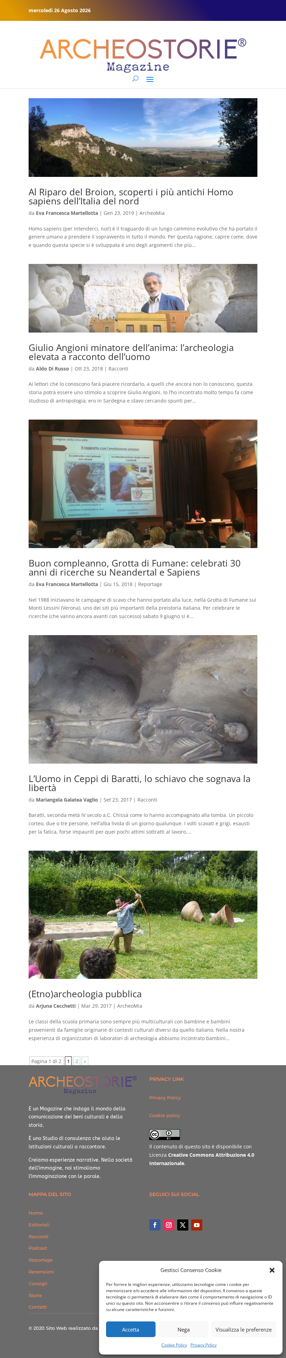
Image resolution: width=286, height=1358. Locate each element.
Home (36, 1213)
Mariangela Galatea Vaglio (67, 799)
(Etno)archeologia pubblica (85, 994)
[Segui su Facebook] (154, 1225)
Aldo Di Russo (52, 368)
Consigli (38, 1283)
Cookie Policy (174, 1345)
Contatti (38, 1307)
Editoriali (39, 1224)
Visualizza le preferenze (244, 1329)
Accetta (130, 1329)
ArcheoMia (152, 213)
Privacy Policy (203, 1345)
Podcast (38, 1248)
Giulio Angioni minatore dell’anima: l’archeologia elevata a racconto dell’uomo (131, 352)
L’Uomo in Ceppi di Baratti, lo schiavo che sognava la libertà (139, 783)
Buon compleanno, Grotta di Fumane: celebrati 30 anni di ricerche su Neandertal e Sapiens (135, 567)
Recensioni (41, 1271)
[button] (272, 1270)
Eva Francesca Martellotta (67, 213)
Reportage (150, 584)
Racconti (118, 368)
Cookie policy (164, 1115)
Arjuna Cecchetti (56, 1005)
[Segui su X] (182, 1225)
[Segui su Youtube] (196, 1225)
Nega (184, 1329)
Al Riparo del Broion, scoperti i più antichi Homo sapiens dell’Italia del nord (131, 196)
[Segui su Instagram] (168, 1225)
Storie (35, 1295)
